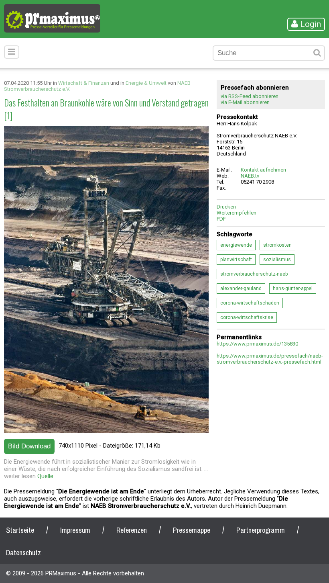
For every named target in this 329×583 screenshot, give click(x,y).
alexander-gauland (241, 288)
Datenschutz (23, 553)
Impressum (75, 530)
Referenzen (131, 530)
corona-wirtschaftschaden (249, 303)
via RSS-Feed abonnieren (249, 96)
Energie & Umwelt (146, 83)
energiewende (236, 245)
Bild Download (29, 446)
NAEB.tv (250, 176)
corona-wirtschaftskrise (246, 317)
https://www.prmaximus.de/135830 (257, 344)
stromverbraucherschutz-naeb (254, 274)
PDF (221, 219)
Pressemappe (191, 530)
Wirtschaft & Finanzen (83, 83)
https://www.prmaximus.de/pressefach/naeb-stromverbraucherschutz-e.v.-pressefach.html (270, 359)
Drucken (226, 207)
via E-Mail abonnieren (245, 102)
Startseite (20, 530)
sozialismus (277, 259)
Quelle (45, 476)
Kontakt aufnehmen (263, 170)
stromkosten (277, 245)
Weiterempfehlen (236, 213)
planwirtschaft (236, 259)
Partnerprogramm (260, 530)
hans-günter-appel (293, 288)
